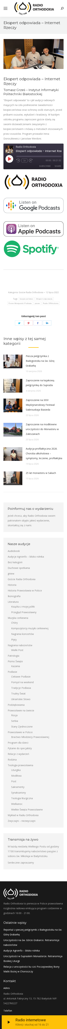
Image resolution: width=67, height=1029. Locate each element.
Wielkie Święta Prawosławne (27, 809)
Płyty (14, 639)
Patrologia (13, 655)
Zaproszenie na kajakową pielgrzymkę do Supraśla (40, 383)
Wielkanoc (17, 804)
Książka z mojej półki (23, 606)
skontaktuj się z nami (19, 525)
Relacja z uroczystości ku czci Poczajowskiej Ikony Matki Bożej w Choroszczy (31, 969)
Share (58, 166)
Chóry (14, 622)
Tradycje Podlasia (21, 687)
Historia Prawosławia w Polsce (25, 590)
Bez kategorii (15, 562)
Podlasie (12, 671)
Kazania (15, 666)
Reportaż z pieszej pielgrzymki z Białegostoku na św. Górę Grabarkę (32, 932)
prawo (37, 303)
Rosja (14, 715)
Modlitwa (16, 775)
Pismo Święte (15, 661)
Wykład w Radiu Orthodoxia (23, 815)
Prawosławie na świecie (21, 710)
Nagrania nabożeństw (20, 645)
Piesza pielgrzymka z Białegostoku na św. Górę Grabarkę (40, 360)
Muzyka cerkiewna (18, 617)
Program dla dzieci (18, 742)
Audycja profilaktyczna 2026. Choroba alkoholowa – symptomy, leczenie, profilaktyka (44, 453)
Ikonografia (14, 596)
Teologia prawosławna (20, 765)
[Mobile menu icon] (5, 8)
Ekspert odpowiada (44, 299)
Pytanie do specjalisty (20, 748)
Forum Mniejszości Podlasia (20, 303)
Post (13, 781)
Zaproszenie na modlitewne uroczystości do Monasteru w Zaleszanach (42, 429)
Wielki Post (17, 650)
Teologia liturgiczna (22, 798)
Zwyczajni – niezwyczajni (21, 820)
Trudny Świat (18, 693)
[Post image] (12, 361)
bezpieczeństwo (26, 299)
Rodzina (12, 759)
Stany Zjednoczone (22, 726)
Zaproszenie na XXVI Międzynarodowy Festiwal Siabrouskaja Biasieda (40, 404)
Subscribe (45, 166)
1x (24, 160)
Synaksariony (18, 792)
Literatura (13, 601)
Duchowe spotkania (19, 568)
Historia (12, 584)
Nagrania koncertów (22, 634)
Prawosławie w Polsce (20, 732)
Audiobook (14, 551)
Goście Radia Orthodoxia (31, 292)
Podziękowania (16, 704)
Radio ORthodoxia (50, 303)
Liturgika (16, 770)
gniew (11, 573)
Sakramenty (17, 787)
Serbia (14, 721)
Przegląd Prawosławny (23, 612)
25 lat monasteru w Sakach (41, 473)
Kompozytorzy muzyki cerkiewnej (29, 628)
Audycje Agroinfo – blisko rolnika (26, 556)
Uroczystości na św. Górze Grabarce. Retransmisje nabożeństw (31, 942)
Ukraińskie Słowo (20, 699)
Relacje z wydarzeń (18, 754)
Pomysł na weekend (22, 682)
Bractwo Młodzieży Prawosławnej (30, 737)
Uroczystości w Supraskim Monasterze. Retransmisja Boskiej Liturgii (32, 959)
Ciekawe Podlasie (21, 676)
